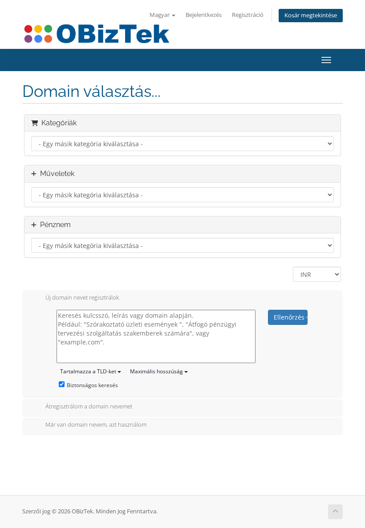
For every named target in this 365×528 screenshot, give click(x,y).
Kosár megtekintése (310, 15)
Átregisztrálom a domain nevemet (88, 406)
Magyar (160, 15)
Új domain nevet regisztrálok (82, 297)
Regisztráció (248, 15)
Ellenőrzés (290, 317)
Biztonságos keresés (92, 385)
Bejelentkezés (204, 15)
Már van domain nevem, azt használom (95, 425)
